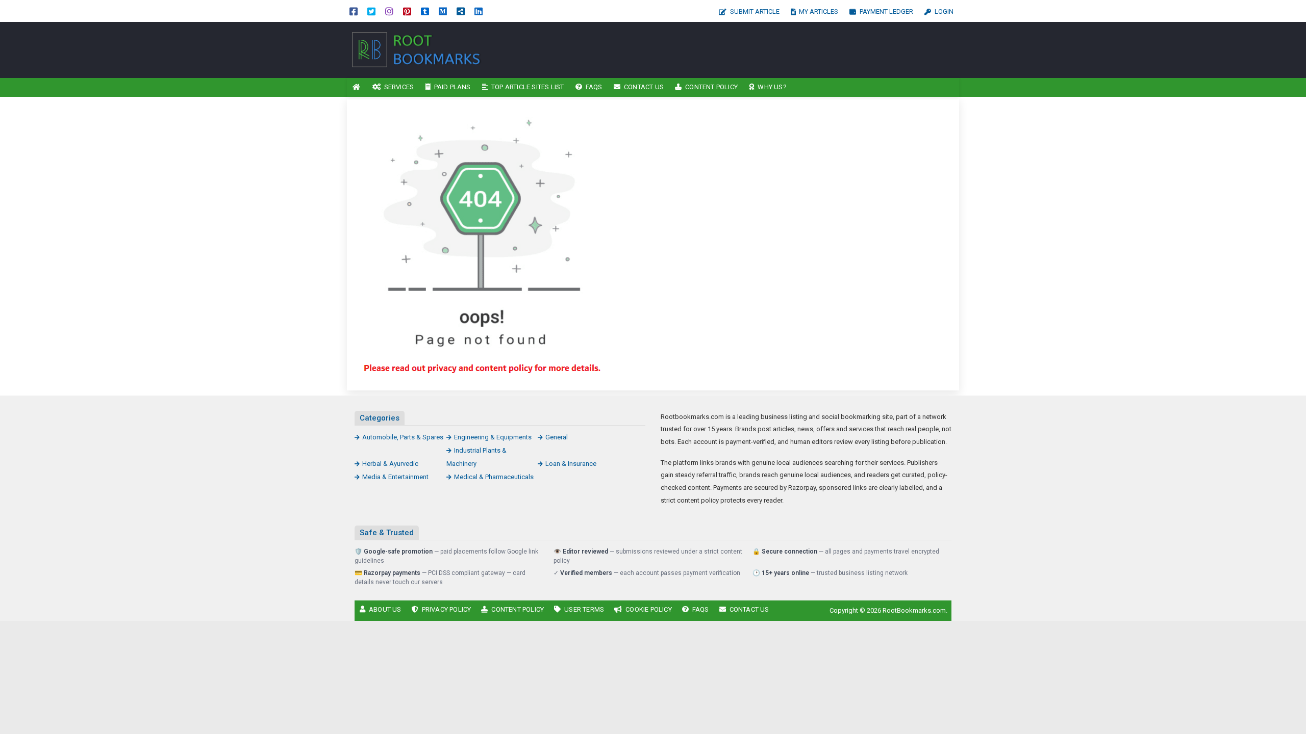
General (556, 437)
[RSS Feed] (461, 11)
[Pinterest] (407, 11)
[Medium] (443, 11)
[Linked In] (478, 11)
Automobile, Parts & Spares (402, 437)
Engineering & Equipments (493, 437)
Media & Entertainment (395, 477)
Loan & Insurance (570, 463)
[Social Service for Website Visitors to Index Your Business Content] (416, 49)
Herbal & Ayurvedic (390, 463)
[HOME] (356, 87)
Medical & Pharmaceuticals (494, 477)
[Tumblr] (425, 11)
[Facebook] (353, 11)
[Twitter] (371, 11)
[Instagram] (389, 11)
